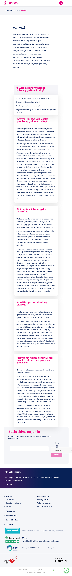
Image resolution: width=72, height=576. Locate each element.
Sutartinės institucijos (13, 503)
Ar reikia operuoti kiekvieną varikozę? (28, 106)
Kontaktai (9, 524)
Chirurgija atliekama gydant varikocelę (28, 102)
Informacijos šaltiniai (44, 506)
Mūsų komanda (11, 515)
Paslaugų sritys (42, 500)
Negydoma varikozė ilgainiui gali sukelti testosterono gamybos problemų (36, 111)
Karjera (8, 506)
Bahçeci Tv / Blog (12, 520)
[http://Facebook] (8, 485)
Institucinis (10, 500)
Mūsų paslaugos (43, 496)
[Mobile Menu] (66, 3)
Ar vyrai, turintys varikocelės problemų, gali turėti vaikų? (33, 98)
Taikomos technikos (44, 503)
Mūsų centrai (10, 511)
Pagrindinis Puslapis (11, 10)
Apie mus (9, 496)
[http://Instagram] (11, 485)
